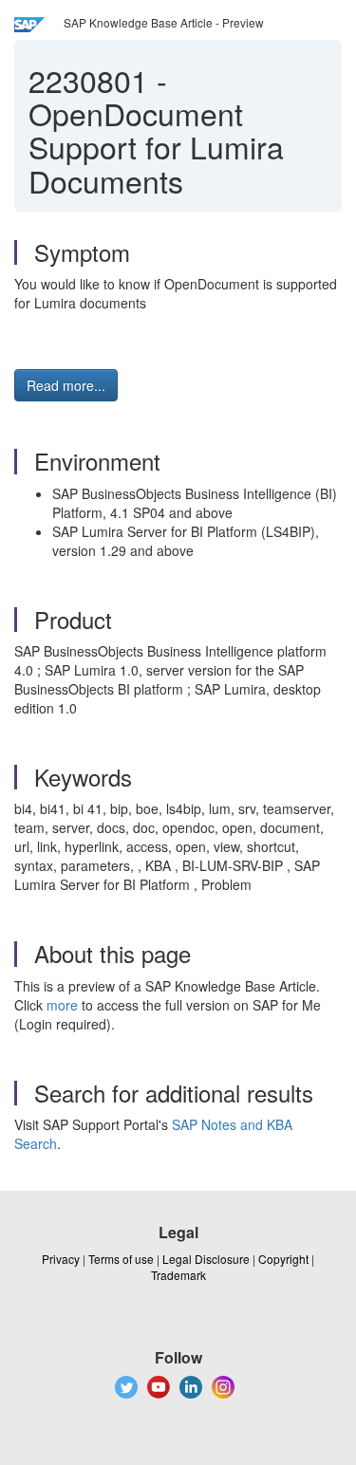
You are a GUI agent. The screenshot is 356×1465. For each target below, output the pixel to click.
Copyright (283, 1259)
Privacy (61, 1259)
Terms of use (121, 1259)
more (62, 1004)
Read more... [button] (66, 385)
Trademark (178, 1275)
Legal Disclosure (206, 1259)
